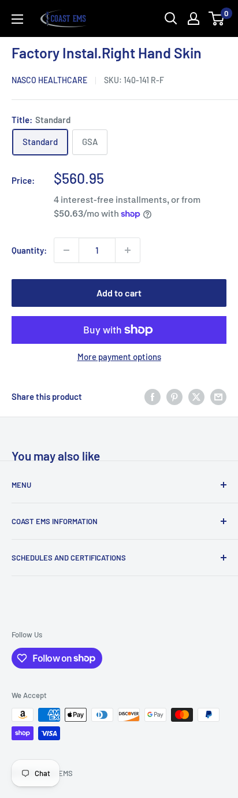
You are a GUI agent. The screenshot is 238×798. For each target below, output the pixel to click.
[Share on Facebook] (152, 396)
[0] (217, 18)
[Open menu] (17, 19)
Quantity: (29, 250)
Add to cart (119, 292)
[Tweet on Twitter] (196, 396)
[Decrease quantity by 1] (66, 250)
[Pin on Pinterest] (174, 396)
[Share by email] (218, 396)
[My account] (193, 18)
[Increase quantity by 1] (128, 250)
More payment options (119, 356)
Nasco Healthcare (49, 80)
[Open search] (171, 18)
